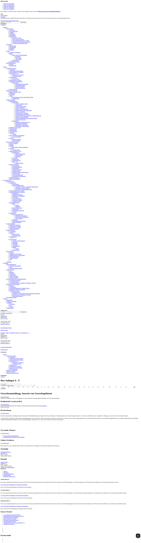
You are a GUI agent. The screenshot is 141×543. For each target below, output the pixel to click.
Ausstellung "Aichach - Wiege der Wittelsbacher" (26, 186)
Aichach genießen (10, 223)
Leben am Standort (13, 276)
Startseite (3, 332)
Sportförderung (15, 98)
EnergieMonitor (16, 165)
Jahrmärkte (14, 242)
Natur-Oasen (18, 57)
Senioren (11, 138)
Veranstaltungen (13, 237)
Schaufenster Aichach (14, 291)
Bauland (11, 144)
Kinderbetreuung (13, 101)
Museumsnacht (15, 250)
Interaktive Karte (16, 292)
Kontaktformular (10, 467)
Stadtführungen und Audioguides (17, 255)
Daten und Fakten (13, 31)
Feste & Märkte (13, 239)
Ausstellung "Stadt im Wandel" (22, 188)
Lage (10, 271)
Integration (11, 132)
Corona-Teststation (16, 136)
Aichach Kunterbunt (20, 107)
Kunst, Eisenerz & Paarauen (21, 217)
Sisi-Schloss (15, 197)
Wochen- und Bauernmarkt (18, 240)
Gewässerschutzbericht (17, 175)
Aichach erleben (10, 181)
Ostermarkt (14, 244)
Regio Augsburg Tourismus (10, 518)
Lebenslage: (3, 385)
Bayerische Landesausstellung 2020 (23, 189)
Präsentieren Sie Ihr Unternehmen (17, 289)
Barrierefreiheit (7, 475)
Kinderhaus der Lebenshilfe (21, 117)
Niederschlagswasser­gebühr (21, 84)
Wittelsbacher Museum (17, 194)
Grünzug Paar (15, 159)
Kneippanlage (15, 209)
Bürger (5, 67)
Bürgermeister (12, 46)
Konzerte (11, 233)
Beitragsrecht (15, 82)
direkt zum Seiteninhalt (9, 9)
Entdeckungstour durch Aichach (16, 190)
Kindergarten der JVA (20, 119)
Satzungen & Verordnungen (15, 81)
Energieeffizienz (16, 173)
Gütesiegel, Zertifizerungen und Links (21, 42)
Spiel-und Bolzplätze (17, 208)
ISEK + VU (15, 161)
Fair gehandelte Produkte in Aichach (20, 40)
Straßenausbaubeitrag (20, 88)
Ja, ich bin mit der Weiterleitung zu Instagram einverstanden (14, 506)
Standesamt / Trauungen (18, 75)
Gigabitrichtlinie (16, 150)
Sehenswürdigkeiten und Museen (17, 192)
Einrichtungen (12, 275)
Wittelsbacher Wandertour (21, 215)
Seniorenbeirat (15, 60)
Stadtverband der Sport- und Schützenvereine (22, 97)
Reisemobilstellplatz (14, 229)
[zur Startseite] (4, 15)
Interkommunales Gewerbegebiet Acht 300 (13, 516)
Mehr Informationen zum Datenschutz (9, 19)
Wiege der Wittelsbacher (18, 185)
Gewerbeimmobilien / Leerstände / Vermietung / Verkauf (22, 283)
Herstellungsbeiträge (20, 86)
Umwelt (11, 306)
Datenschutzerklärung (9, 474)
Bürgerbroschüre (13, 89)
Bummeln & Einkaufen (14, 225)
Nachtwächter (15, 184)
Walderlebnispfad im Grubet (18, 221)
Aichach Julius (18, 105)
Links (10, 267)
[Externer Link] (72, 528)
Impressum (6, 472)
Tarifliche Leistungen (11, 301)
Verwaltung (9, 44)
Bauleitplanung (15, 152)
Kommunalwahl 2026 (14, 61)
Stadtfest (14, 247)
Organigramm (12, 47)
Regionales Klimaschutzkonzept (11, 520)
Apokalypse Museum (17, 200)
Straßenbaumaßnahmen (14, 179)
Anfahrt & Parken (13, 258)
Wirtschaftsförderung (11, 264)
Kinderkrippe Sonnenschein (21, 125)
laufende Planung (19, 163)
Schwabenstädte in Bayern (10, 521)
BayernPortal (43, 405)
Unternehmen (12, 287)
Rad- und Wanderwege (17, 214)
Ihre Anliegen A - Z (13, 73)
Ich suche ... (3, 22)
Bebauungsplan (18, 155)
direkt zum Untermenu (9, 7)
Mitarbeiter (11, 48)
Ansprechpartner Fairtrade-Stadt (19, 43)
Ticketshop (9, 262)
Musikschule (12, 93)
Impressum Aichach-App (9, 476)
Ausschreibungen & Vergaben (16, 72)
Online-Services (13, 77)
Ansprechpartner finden (6, 327)
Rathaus (5, 27)
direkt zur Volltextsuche (9, 5)
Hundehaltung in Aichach (15, 80)
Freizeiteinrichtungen (14, 202)
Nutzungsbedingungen (17, 296)
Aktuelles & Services (11, 68)
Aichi (10, 259)
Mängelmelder (15, 78)
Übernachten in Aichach (15, 227)
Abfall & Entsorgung (14, 177)
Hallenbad (17, 206)
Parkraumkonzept (16, 160)
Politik (7, 51)
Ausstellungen (12, 231)
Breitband (11, 148)
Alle (134, 387)
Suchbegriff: (3, 384)
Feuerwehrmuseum (16, 198)
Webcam (3, 20)
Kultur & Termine (10, 230)
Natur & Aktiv (12, 213)
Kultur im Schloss (16, 235)
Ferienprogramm (13, 131)
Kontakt (5, 471)
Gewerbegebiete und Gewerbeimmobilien (16, 279)
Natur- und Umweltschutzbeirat (19, 55)
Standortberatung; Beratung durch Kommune (14, 437)
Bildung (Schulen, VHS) (15, 92)
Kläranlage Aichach (17, 169)
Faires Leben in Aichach (18, 39)
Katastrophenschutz (11, 63)
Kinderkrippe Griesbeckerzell (22, 126)
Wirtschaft (6, 263)
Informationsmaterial (14, 256)
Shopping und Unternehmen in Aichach (21, 294)
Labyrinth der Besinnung (18, 210)
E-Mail (2, 467)
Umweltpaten (18, 59)
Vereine (11, 96)
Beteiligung (18, 156)
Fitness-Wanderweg (17, 222)
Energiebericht (15, 168)
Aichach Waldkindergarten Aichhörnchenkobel (26, 118)
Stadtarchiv (12, 94)
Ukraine (14, 134)
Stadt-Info (11, 252)
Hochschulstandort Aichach (15, 268)
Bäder (6, 20)
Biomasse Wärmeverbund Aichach (20, 172)
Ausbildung (9, 302)
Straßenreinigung (16, 171)
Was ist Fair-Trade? (16, 38)
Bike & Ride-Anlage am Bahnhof (20, 147)
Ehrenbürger (12, 34)
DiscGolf (14, 211)
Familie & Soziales (10, 100)
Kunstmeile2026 (16, 246)
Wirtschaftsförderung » (6, 452)
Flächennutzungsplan (20, 154)
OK (2, 14)
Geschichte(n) (12, 183)
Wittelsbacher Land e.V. (9, 524)
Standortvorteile (10, 269)
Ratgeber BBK (12, 65)
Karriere (5, 298)
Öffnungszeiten (15, 20)
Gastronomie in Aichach (15, 226)
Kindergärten (15, 102)
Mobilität (11, 146)
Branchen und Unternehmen (13, 284)
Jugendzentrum (12, 130)
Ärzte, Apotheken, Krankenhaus (16, 135)
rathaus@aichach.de (5, 324)
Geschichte (12, 30)
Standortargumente (13, 277)
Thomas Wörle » (4, 462)
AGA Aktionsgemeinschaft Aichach (12, 514)
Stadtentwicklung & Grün (15, 151)
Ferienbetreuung (13, 129)
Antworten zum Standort (15, 265)
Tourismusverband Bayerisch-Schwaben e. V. (14, 522)
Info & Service (9, 251)
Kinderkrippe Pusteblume (21, 123)
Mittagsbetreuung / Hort (14, 127)
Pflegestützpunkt (16, 140)
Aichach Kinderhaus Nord (21, 103)
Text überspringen (5, 397)
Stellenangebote (10, 308)
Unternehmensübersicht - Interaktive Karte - (19, 288)
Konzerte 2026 (15, 234)
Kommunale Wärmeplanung (18, 176)
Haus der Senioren (16, 139)
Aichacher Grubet (16, 201)
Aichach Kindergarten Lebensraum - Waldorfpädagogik (28, 115)
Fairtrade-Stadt (12, 36)
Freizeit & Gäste (7, 180)
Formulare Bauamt (16, 76)
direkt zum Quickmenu (9, 3)
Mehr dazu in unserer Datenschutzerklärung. (49, 11)
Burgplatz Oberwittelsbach (18, 196)
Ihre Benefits (9, 300)
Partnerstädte (12, 35)
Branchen (11, 285)
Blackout (11, 64)
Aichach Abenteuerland (20, 106)
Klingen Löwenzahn (20, 111)
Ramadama (17, 56)
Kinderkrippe (15, 121)
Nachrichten (12, 69)
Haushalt (11, 49)
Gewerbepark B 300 (14, 281)
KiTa (10, 305)
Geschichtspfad (18, 218)
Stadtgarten (15, 219)
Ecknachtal (14, 157)
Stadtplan (9, 20)
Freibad (17, 205)
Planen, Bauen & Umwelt (12, 142)
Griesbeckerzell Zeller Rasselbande (23, 110)
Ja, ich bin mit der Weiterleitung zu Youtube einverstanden (14, 484)
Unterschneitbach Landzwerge (22, 114)
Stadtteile (11, 32)
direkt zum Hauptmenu (9, 6)
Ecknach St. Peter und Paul (21, 109)
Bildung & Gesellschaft (11, 90)
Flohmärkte (15, 243)
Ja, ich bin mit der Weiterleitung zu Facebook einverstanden (14, 495)
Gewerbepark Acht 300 (14, 280)
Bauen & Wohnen (13, 143)
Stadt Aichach (9, 28)
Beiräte (11, 53)
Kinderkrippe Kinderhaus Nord (22, 122)
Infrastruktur (12, 273)
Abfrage (17, 248)
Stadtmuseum (15, 193)
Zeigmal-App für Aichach (15, 254)
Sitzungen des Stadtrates (15, 52)
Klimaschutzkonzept (17, 167)
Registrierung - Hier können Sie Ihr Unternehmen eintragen (26, 293)
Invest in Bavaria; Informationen (11, 435)
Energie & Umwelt (13, 164)
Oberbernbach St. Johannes (21, 113)
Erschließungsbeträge (20, 85)
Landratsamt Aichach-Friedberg (11, 517)
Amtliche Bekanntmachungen (16, 71)
